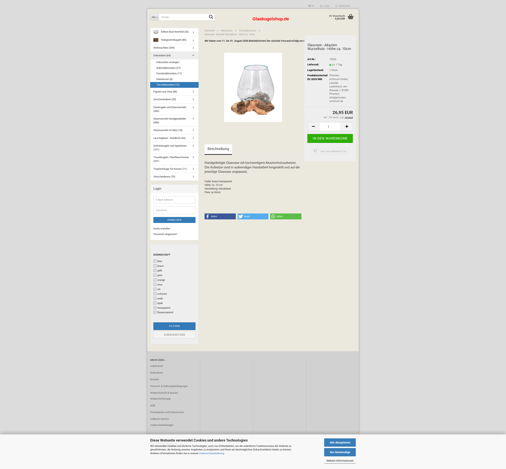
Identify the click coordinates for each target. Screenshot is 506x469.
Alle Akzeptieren (340, 442)
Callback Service (159, 418)
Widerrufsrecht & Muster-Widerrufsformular (164, 395)
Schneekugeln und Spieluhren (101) (170, 147)
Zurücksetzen (174, 334)
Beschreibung (218, 149)
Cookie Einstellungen (162, 425)
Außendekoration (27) (168, 67)
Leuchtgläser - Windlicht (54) (169, 138)
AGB (152, 405)
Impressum (156, 365)
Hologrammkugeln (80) (173, 39)
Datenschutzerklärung (211, 453)
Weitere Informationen (340, 460)
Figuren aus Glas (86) (165, 91)
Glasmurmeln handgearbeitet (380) (169, 120)
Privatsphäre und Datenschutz (167, 412)
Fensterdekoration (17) (169, 73)
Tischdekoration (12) (168, 84)
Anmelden (174, 220)
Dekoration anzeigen (167, 62)
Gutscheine (156, 372)
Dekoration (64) (162, 55)
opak (160, 303)
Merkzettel (344, 6)
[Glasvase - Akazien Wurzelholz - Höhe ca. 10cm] (253, 87)
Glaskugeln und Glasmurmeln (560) (169, 109)
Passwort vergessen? (165, 234)
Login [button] (325, 6)
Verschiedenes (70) (164, 176)
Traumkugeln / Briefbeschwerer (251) (171, 159)
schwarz (162, 293)
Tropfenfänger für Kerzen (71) (170, 168)
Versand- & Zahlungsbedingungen (169, 386)
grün (159, 275)
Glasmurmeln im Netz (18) (168, 130)
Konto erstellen (161, 228)
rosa (159, 284)
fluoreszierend (165, 312)
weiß (160, 298)
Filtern (174, 326)
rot (158, 289)
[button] (311, 6)
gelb (159, 270)
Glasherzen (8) (164, 79)
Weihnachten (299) (164, 47)
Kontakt (154, 379)
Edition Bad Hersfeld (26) (174, 31)
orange (161, 279)
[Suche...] (211, 17)
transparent (163, 307)
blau (159, 261)
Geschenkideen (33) (164, 99)
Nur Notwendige (340, 452)
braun (160, 265)
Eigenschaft (161, 254)
